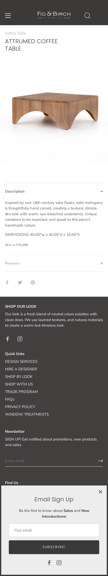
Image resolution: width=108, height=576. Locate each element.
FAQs (9, 399)
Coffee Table (15, 33)
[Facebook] (49, 562)
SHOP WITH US (19, 384)
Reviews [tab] (12, 263)
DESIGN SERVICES (21, 361)
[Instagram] (59, 562)
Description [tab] (15, 191)
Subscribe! (54, 547)
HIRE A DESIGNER (21, 369)
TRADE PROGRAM (21, 391)
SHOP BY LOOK (18, 376)
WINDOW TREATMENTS (27, 414)
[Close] (100, 491)
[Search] (87, 16)
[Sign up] (100, 460)
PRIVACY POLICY (20, 406)
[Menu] (8, 15)
